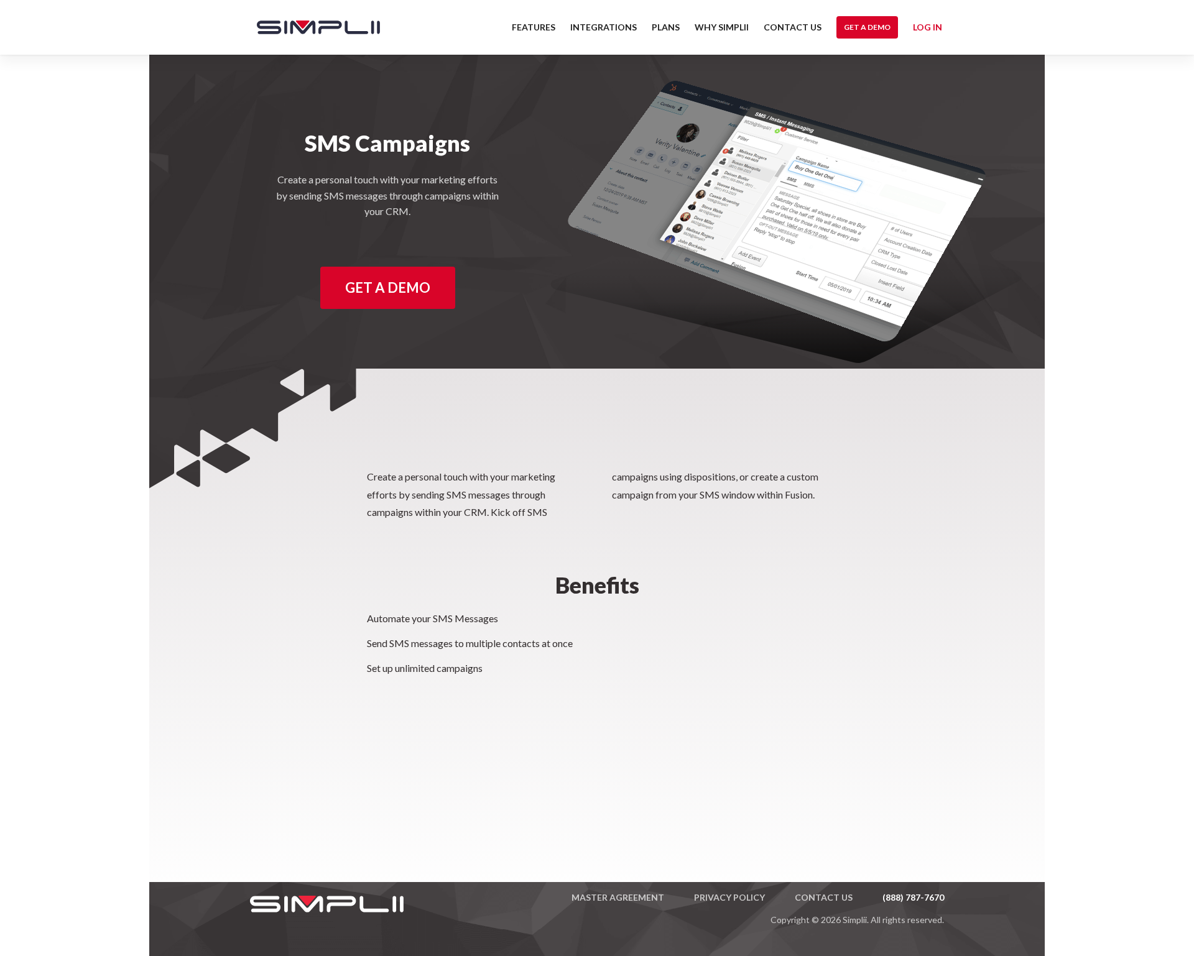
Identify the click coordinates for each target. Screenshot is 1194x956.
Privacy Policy (729, 897)
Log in (927, 27)
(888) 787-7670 (913, 897)
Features (533, 27)
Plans (666, 27)
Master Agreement (618, 897)
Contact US (792, 27)
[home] (312, 27)
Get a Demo (867, 27)
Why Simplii (722, 27)
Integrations (603, 27)
